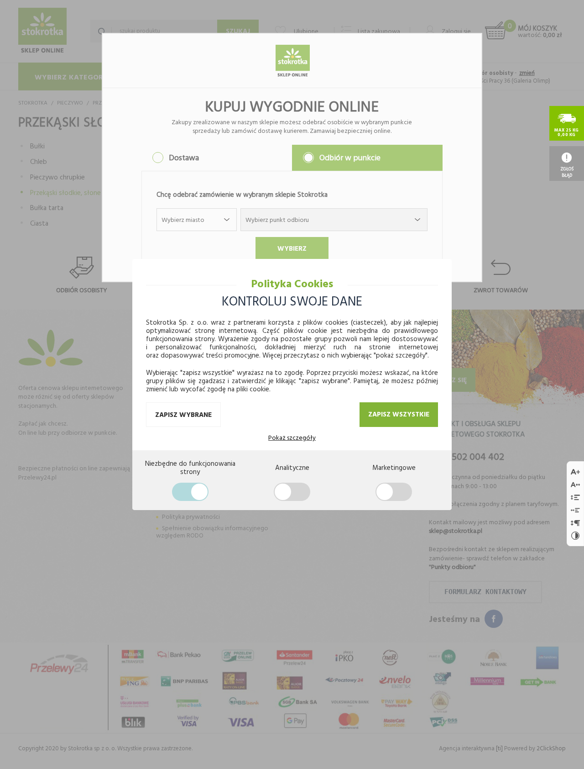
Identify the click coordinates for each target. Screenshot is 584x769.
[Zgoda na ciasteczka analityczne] (292, 492)
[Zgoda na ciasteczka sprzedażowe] (393, 492)
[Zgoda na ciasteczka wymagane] (190, 492)
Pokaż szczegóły (292, 437)
